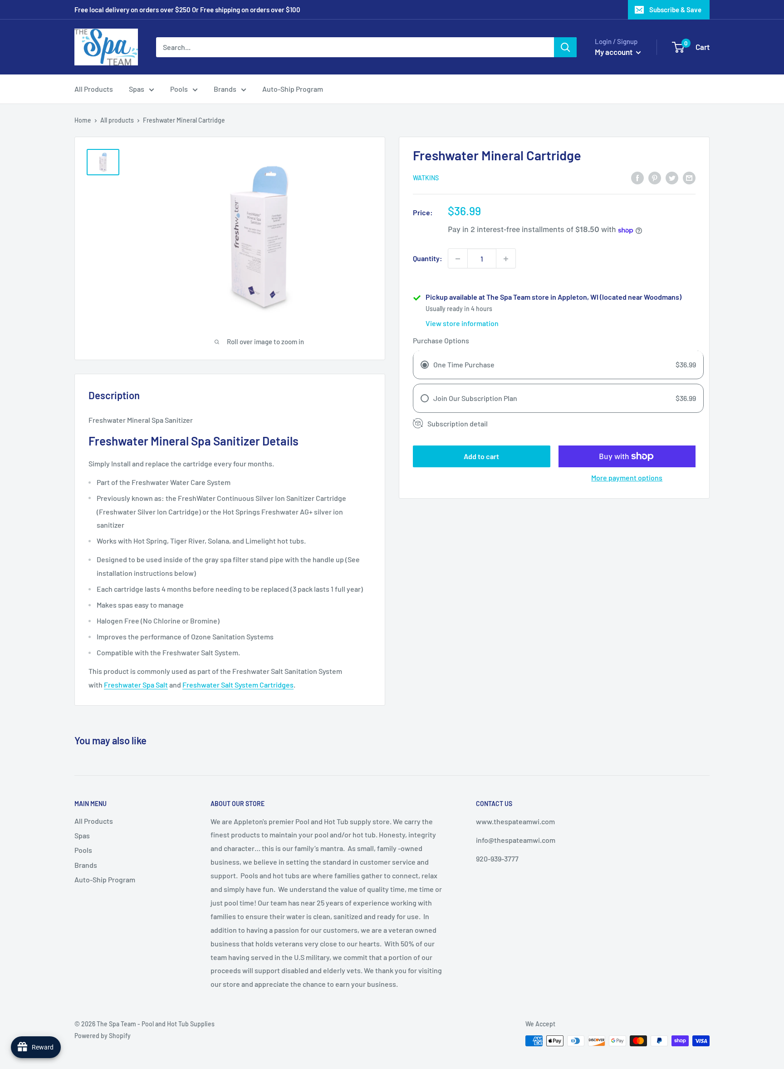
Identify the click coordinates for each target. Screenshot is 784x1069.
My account (614, 51)
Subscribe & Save (675, 9)
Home (82, 120)
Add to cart (481, 456)
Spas (136, 88)
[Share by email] (689, 177)
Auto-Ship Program (292, 88)
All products (117, 120)
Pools (179, 88)
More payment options (626, 477)
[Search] (565, 47)
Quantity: (427, 258)
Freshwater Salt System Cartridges (238, 684)
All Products (93, 88)
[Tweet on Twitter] (672, 177)
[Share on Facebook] (637, 177)
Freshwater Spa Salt (136, 684)
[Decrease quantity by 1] (457, 258)
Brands (225, 88)
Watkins (426, 178)
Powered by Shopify (102, 1035)
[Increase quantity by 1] (505, 258)
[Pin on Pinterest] (654, 177)
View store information (462, 323)
